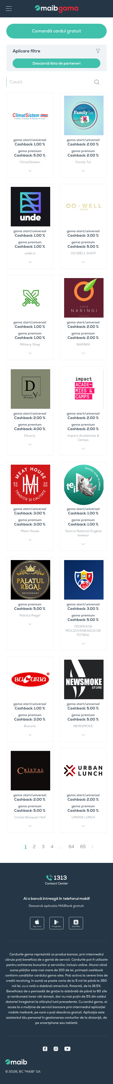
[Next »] (96, 847)
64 (71, 846)
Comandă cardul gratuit (56, 31)
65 (83, 846)
